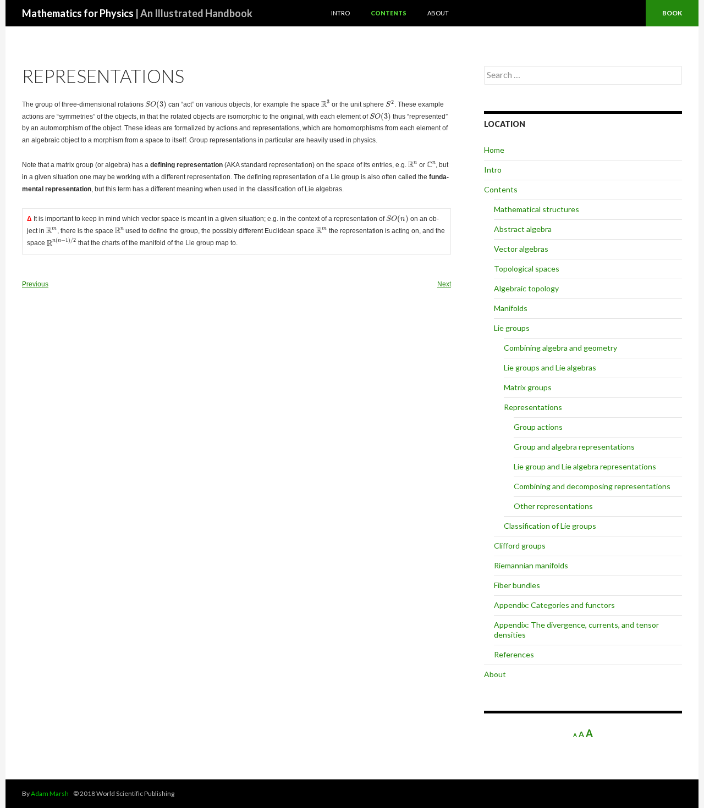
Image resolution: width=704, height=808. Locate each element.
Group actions (538, 426)
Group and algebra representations (574, 446)
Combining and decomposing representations (592, 486)
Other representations (553, 506)
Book (672, 13)
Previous (35, 284)
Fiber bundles (517, 585)
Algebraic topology (526, 288)
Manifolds (510, 308)
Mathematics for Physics (137, 13)
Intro (340, 12)
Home (494, 149)
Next (444, 284)
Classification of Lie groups (550, 525)
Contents (388, 12)
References (514, 654)
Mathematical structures (536, 209)
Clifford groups (520, 545)
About (438, 12)
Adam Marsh (50, 793)
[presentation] (156, 104)
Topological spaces (526, 268)
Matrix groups (528, 387)
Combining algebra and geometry (560, 347)
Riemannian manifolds (531, 565)
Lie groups (512, 328)
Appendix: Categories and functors (554, 605)
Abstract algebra (523, 229)
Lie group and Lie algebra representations (585, 466)
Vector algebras (521, 248)
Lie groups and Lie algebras (550, 367)
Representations (533, 407)
